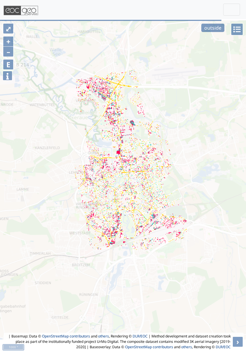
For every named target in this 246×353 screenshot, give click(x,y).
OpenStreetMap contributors (66, 336)
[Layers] (237, 29)
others (103, 336)
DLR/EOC (140, 336)
